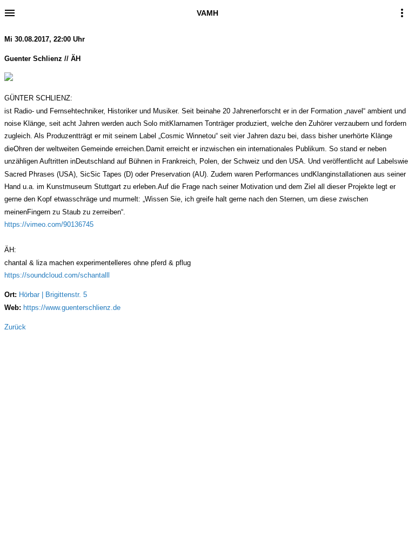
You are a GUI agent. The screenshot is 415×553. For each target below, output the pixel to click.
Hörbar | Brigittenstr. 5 (53, 295)
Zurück (15, 327)
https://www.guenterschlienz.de (72, 308)
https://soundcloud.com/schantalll (57, 275)
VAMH (207, 13)
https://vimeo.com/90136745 (48, 224)
